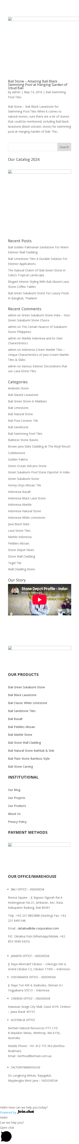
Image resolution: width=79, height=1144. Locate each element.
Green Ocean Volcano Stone (27, 466)
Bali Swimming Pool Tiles (25, 434)
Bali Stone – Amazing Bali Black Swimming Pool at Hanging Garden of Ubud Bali (37, 84)
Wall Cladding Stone (21, 569)
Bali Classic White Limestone (27, 703)
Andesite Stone (18, 388)
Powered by (8, 1112)
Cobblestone (16, 453)
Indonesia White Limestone (26, 518)
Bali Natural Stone (20, 414)
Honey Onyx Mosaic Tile (24, 485)
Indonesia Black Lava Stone (27, 498)
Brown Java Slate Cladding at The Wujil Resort (39, 446)
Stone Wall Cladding (21, 556)
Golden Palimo (18, 459)
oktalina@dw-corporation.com (38, 928)
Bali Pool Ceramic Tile (23, 421)
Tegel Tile (14, 563)
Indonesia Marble (20, 505)
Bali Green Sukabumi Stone (26, 687)
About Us (14, 814)
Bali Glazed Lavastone (23, 395)
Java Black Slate (18, 524)
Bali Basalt (15, 719)
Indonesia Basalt (19, 492)
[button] (39, 1105)
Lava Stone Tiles (19, 531)
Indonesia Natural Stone (24, 511)
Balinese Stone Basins (23, 440)
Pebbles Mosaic (18, 543)
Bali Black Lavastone (22, 695)
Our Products (17, 806)
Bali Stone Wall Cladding (24, 743)
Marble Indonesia (20, 537)
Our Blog (14, 790)
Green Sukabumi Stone (23, 479)
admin (16, 92)
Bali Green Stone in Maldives (27, 401)
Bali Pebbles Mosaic (21, 727)
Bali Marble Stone (20, 735)
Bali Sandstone (18, 427)
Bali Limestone (18, 408)
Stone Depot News (21, 550)
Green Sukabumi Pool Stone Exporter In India (39, 472)
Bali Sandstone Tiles (22, 711)
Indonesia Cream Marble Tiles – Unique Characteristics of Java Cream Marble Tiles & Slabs (38, 355)
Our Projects (16, 798)
